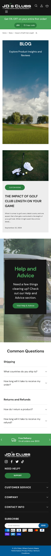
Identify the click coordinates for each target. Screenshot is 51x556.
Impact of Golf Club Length (24, 33)
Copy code (30, 25)
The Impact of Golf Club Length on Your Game (23, 201)
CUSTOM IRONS (15, 187)
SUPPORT (18, 475)
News (11, 33)
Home (4, 33)
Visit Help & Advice (25, 305)
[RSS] (36, 33)
